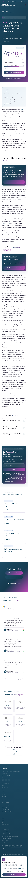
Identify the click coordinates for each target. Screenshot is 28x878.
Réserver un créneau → (15, 572)
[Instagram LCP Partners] (9, 780)
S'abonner (13, 469)
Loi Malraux (4, 794)
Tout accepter (14, 874)
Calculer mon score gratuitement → (14, 72)
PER (2, 789)
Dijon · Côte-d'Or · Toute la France (9, 777)
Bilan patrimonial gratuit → (14, 577)
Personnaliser (8, 871)
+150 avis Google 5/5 (11, 1)
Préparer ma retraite (6, 804)
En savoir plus (21, 868)
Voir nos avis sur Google (15, 679)
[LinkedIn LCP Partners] (3, 780)
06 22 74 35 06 (23, 1)
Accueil (3, 11)
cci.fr (14, 753)
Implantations (5, 818)
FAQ (2, 822)
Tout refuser (20, 871)
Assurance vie (5, 787)
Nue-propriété (5, 796)
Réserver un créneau (14, 267)
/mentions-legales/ (9, 481)
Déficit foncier (5, 793)
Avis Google (4, 826)
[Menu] (25, 5)
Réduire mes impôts (6, 802)
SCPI (7, 92)
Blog (7, 11)
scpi (22, 109)
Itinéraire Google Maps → (7, 838)
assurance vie (6, 223)
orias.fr (13, 749)
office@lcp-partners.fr (6, 775)
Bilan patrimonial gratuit (13, 182)
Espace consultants (6, 824)
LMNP (3, 791)
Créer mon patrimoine (6, 805)
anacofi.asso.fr (14, 751)
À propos (4, 817)
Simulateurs (4, 807)
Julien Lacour (6, 41)
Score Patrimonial (5, 809)
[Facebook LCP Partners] (6, 780)
